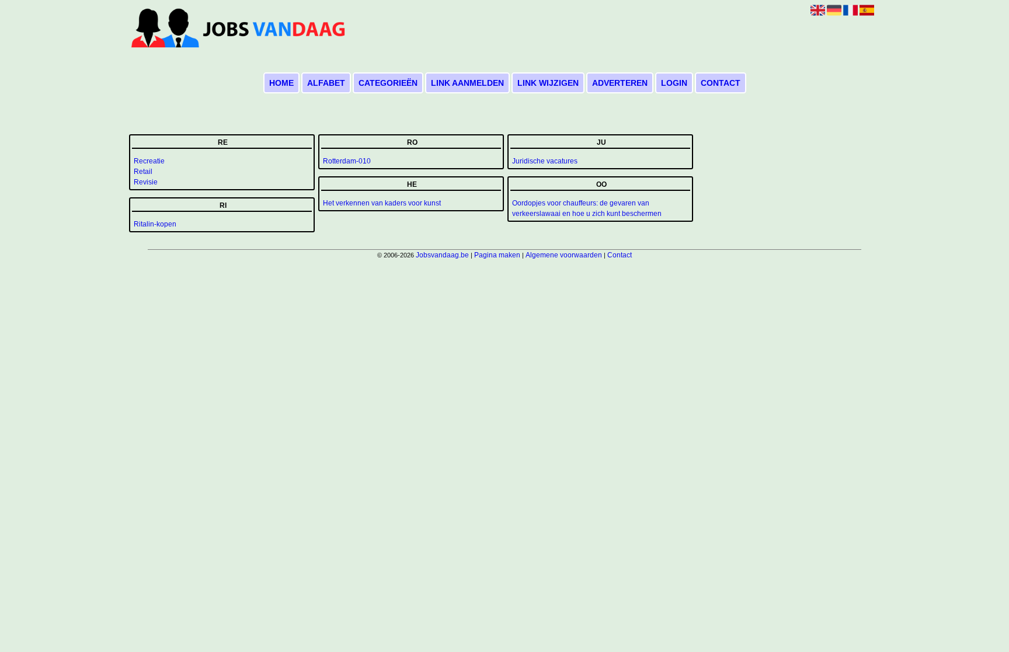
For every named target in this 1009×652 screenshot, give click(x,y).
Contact (720, 83)
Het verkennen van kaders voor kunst (382, 203)
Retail (143, 172)
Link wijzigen (548, 83)
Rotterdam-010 (347, 161)
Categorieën (388, 83)
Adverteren (620, 83)
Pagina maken (497, 255)
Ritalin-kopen (155, 224)
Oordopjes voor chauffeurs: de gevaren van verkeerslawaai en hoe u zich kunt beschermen (587, 208)
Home (281, 83)
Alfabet (326, 83)
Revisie (146, 182)
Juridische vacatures (544, 161)
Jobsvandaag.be (442, 255)
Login (674, 83)
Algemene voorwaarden (564, 255)
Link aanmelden (467, 83)
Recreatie (149, 161)
